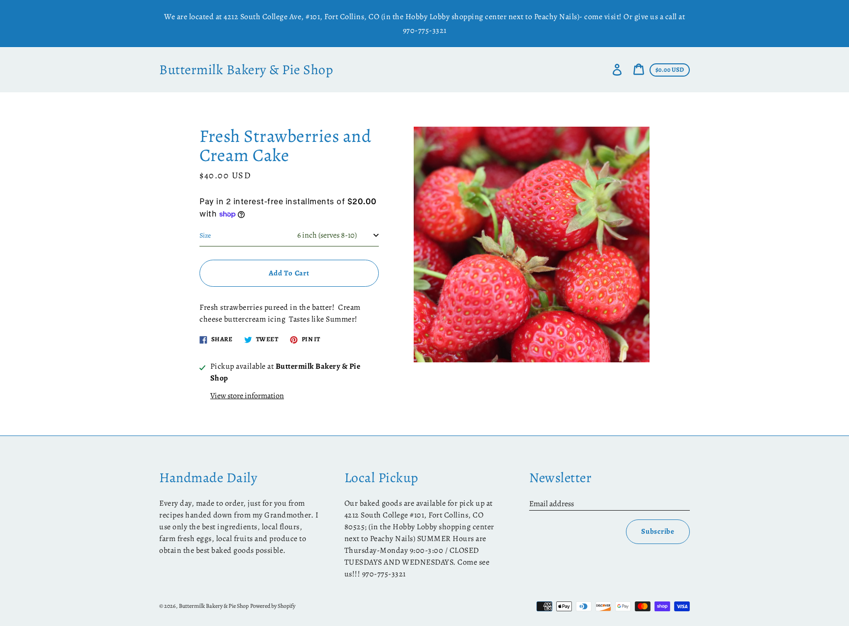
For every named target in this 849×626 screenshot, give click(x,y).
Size (205, 235)
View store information (247, 396)
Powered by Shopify (272, 606)
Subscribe (658, 531)
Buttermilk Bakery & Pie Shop (246, 70)
